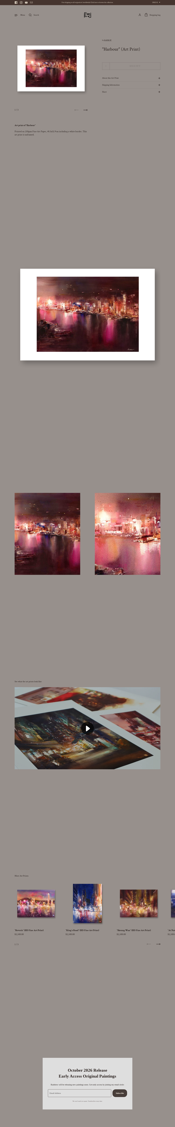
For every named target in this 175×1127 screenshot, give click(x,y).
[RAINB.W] (87, 15)
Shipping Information (111, 85)
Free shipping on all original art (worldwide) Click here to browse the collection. (87, 2)
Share (104, 92)
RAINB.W (108, 40)
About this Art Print (110, 78)
